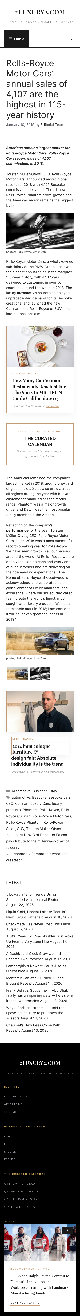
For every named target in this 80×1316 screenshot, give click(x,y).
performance (17, 530)
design (18, 758)
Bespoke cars (59, 797)
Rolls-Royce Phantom (23, 822)
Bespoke (39, 797)
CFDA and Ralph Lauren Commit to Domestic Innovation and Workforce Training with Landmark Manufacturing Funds (39, 1284)
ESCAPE (9, 1159)
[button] (70, 38)
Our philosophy (16, 1096)
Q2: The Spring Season (21, 1191)
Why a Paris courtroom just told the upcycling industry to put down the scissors (35, 1013)
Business (40, 791)
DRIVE (54, 791)
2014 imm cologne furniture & (31, 749)
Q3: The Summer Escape (21, 1199)
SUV (20, 829)
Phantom (30, 810)
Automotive (21, 791)
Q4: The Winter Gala (19, 1206)
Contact (10, 1111)
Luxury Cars (40, 803)
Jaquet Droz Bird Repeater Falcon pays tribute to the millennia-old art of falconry (37, 841)
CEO (9, 803)
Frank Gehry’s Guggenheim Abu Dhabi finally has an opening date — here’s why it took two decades (40, 995)
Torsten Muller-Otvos (43, 829)
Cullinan (21, 803)
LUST (7, 1143)
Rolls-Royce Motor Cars (26, 153)
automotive (27, 293)
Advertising (13, 1104)
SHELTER (10, 1151)
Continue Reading (25, 1302)
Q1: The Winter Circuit (20, 1183)
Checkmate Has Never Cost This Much (38, 924)
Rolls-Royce (49, 810)
